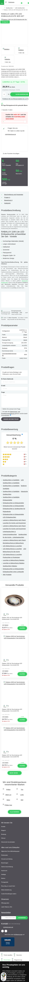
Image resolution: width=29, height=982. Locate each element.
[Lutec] (21, 795)
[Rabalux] (7, 50)
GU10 (25, 340)
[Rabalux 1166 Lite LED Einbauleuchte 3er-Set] (14, 32)
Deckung (4, 348)
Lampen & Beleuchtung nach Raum (14, 520)
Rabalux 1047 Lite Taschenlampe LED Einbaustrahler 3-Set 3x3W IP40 (12, 755)
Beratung (3, 834)
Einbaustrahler (7, 500)
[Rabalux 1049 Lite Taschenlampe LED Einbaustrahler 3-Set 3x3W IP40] (14, 648)
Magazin (3, 830)
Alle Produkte (7, 574)
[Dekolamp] (10, 2)
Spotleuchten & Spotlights (11, 480)
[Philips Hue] (7, 806)
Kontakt (3, 826)
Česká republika (8, 955)
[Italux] (7, 800)
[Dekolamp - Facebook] (2, 931)
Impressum (4, 870)
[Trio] (21, 790)
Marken (3, 878)
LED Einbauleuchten (9, 517)
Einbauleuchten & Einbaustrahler (13, 503)
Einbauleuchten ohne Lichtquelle (13, 572)
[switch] (3, 980)
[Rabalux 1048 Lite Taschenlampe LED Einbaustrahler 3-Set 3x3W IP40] (14, 694)
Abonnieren (22, 917)
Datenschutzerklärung (7, 866)
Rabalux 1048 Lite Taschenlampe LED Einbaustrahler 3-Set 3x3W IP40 (12, 710)
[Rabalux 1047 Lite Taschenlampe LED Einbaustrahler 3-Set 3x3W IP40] (14, 740)
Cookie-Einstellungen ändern (8, 893)
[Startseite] (2, 8)
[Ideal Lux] (7, 795)
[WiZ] (21, 800)
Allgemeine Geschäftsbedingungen (10, 851)
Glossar (3, 838)
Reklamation (4, 855)
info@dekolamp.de (10, 134)
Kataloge (3, 874)
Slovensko (19, 955)
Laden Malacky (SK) (6, 907)
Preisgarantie (4, 882)
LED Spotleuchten (20, 8)
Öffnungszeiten (5, 903)
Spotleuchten (9, 8)
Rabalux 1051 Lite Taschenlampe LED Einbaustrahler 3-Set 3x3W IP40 (12, 618)
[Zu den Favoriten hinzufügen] (14, 589)
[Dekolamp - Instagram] (6, 931)
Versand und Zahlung (6, 859)
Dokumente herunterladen (8, 842)
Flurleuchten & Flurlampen (11, 557)
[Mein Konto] (24, 2)
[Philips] (7, 790)
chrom (25, 334)
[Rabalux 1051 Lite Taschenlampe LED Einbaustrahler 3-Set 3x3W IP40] (14, 602)
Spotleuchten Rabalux (10, 566)
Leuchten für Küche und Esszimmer (14, 523)
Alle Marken (14, 812)
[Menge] (4, 94)
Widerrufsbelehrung (6, 890)
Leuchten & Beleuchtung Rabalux (13, 560)
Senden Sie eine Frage (10, 419)
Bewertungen (4, 863)
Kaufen (22, 628)
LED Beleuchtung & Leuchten (12, 546)
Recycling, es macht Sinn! (8, 886)
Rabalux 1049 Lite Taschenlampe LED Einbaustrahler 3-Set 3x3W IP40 (12, 664)
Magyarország (18, 960)
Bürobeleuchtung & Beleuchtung (13, 543)
